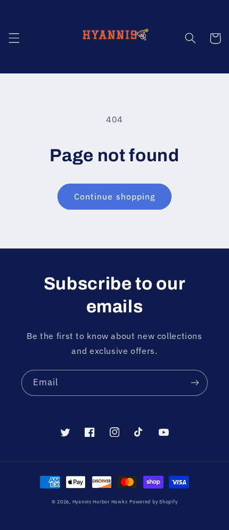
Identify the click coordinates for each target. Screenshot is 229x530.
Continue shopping (114, 196)
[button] (14, 38)
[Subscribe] (195, 383)
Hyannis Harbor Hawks (100, 501)
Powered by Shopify (153, 501)
